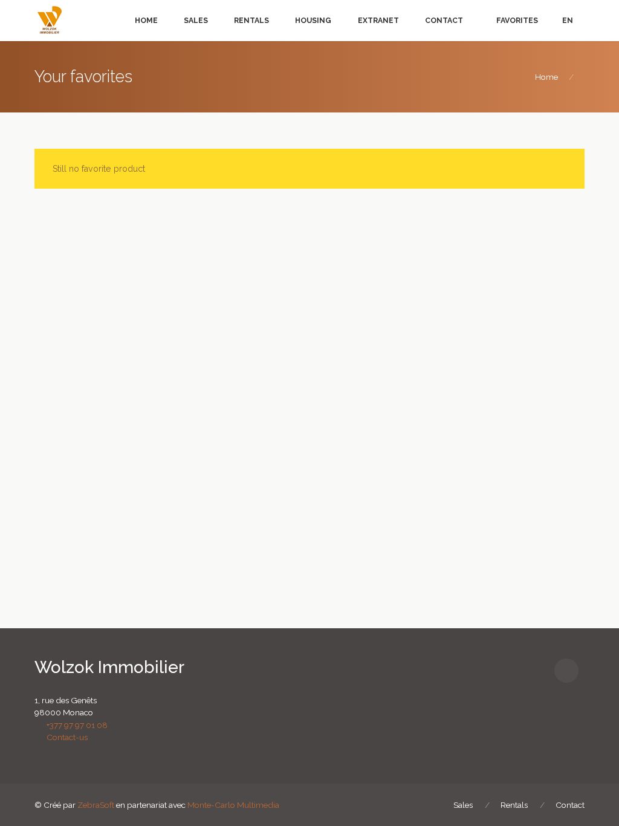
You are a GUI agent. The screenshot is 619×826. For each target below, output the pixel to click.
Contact (444, 20)
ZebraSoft (95, 805)
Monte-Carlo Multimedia (233, 805)
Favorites (516, 20)
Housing (313, 20)
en (567, 20)
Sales (196, 20)
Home (146, 20)
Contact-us (64, 737)
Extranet (378, 20)
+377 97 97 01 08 (74, 725)
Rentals (251, 20)
